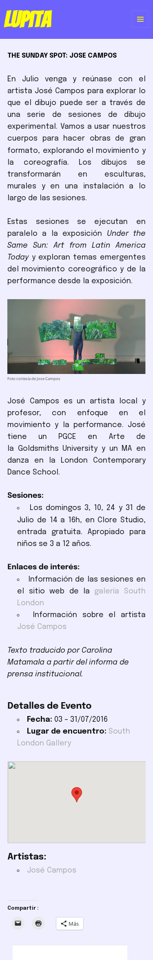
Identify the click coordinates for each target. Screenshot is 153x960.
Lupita (27, 19)
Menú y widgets (140, 27)
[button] (76, 795)
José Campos (42, 627)
